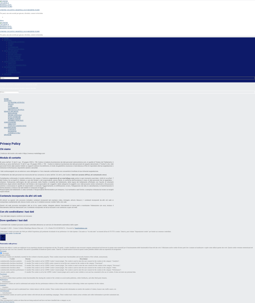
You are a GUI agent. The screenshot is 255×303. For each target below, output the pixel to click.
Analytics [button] (3, 285)
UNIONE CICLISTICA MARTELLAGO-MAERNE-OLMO (20, 10)
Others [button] (2, 296)
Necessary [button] (3, 251)
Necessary (5, 253)
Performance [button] (4, 280)
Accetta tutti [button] (17, 233)
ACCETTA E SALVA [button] (7, 302)
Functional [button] (3, 274)
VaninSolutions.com (81, 228)
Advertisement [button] (4, 291)
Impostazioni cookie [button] (6, 233)
